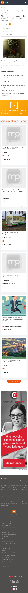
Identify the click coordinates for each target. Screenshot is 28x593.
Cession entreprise (9, 8)
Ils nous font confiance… (8, 532)
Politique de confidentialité (8, 555)
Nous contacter (6, 566)
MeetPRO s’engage (6, 521)
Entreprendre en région (7, 541)
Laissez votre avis (14, 519)
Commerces (18, 8)
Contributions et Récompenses (9, 561)
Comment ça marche (7, 548)
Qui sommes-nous (6, 523)
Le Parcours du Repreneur (8, 543)
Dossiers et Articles (6, 539)
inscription (6, 113)
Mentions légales (6, 557)
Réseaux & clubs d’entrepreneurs (10, 564)
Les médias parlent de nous (9, 527)
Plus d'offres (13, 381)
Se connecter (23, 113)
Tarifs (3, 550)
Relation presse (6, 525)
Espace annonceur (23, 469)
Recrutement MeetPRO (7, 559)
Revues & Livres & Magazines (9, 534)
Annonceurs (5, 536)
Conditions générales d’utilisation (10, 553)
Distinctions (5, 530)
